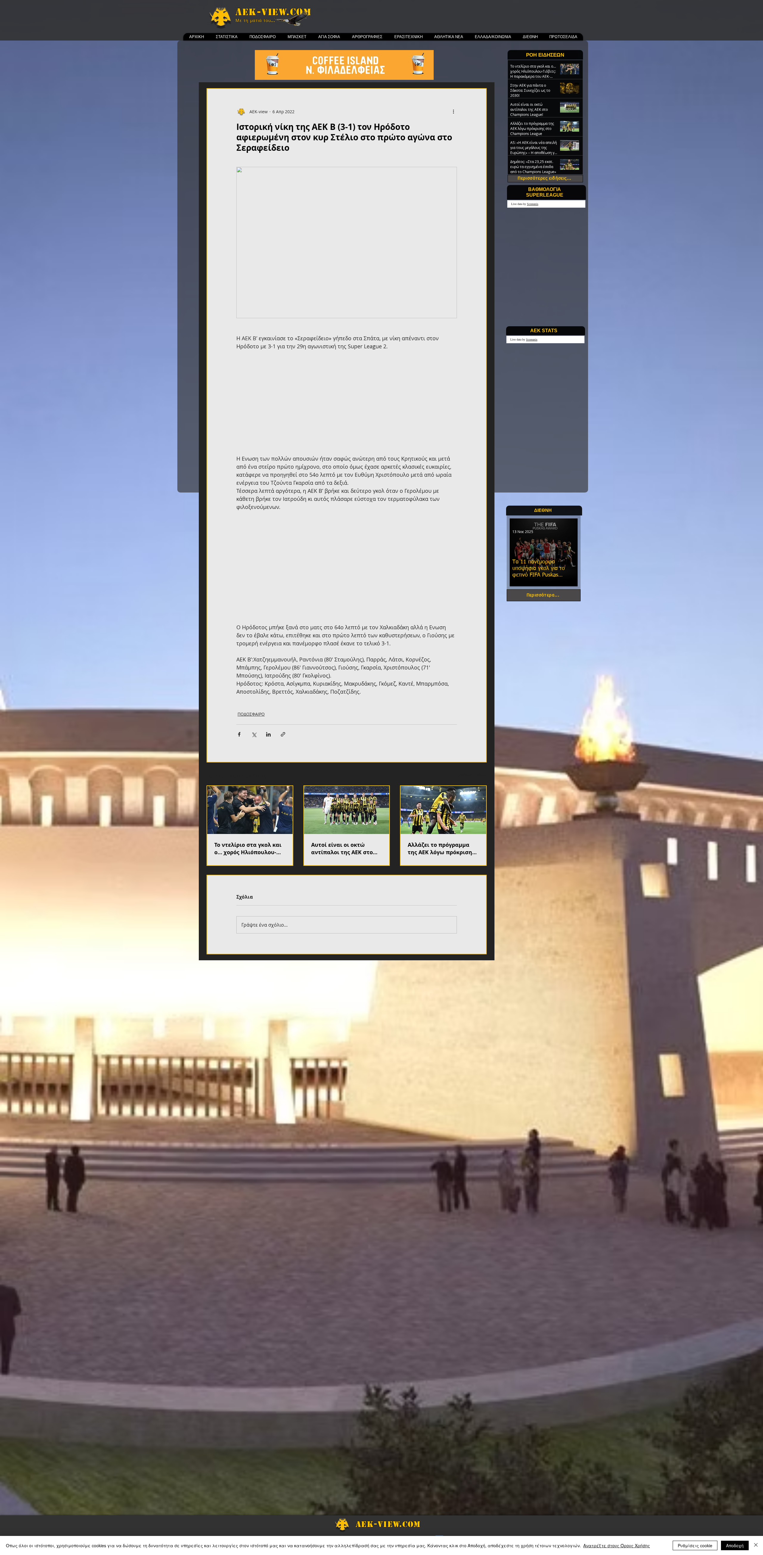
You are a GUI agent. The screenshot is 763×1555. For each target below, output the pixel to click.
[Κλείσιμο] (755, 1545)
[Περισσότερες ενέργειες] (453, 111)
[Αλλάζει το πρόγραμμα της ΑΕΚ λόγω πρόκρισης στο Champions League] (443, 810)
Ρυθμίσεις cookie (695, 1545)
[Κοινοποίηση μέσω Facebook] (239, 734)
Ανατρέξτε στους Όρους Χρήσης (616, 1545)
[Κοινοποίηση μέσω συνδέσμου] (283, 734)
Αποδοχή (735, 1545)
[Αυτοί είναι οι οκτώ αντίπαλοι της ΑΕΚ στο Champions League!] (347, 810)
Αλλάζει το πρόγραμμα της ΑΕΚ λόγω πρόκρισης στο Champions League (441, 848)
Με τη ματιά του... (255, 20)
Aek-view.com (273, 12)
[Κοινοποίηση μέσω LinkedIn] (268, 734)
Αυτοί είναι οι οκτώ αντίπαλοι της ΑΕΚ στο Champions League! (342, 848)
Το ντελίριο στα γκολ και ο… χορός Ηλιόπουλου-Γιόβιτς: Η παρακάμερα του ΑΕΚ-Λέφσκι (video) (247, 848)
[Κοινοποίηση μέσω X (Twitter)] (254, 734)
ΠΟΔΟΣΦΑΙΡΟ (251, 714)
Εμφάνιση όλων (471, 774)
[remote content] (346, 402)
